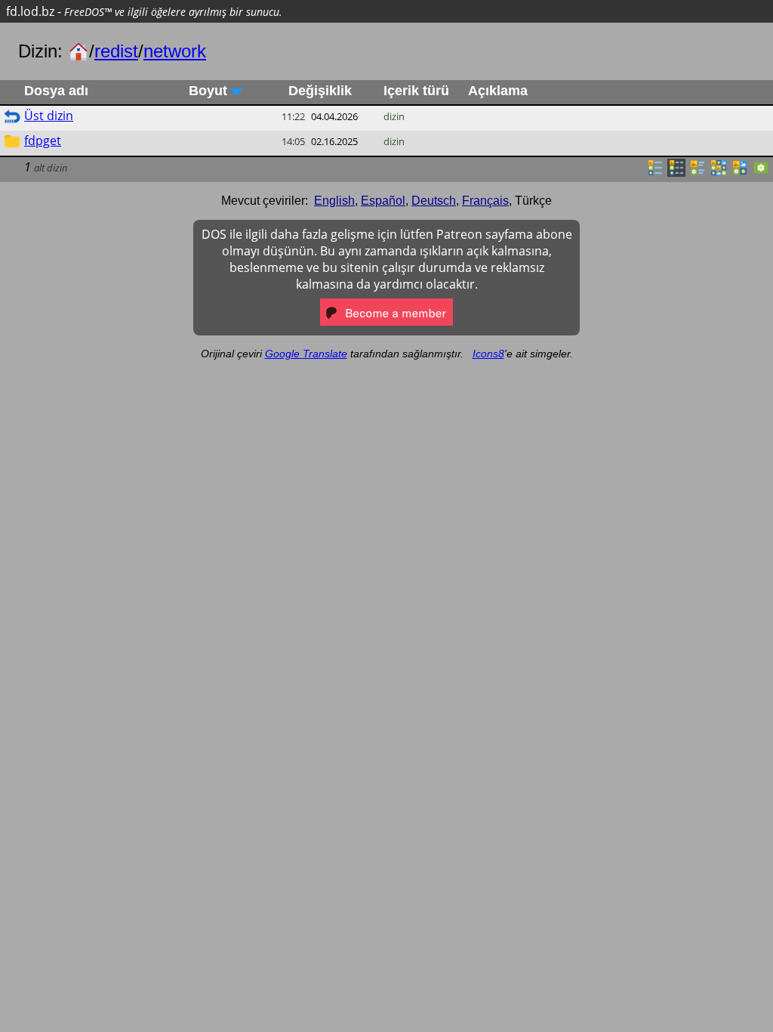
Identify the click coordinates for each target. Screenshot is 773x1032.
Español (383, 200)
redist (116, 51)
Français (485, 200)
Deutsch (433, 200)
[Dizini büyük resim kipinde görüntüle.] (761, 172)
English (334, 200)
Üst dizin (48, 115)
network (174, 51)
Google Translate (306, 354)
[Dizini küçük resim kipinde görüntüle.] (719, 172)
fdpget (42, 140)
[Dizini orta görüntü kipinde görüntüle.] (740, 172)
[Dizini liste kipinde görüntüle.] (655, 172)
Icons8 (488, 354)
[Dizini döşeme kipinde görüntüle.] (697, 172)
